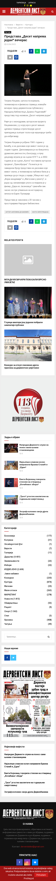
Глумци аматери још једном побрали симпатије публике (23, 324)
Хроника (8, 620)
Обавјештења (11, 603)
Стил (6, 615)
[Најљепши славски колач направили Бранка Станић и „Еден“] (11, 465)
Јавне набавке (11, 573)
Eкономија (9, 536)
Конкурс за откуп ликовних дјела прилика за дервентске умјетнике (21, 366)
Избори (7, 565)
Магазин (8, 586)
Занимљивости (11, 561)
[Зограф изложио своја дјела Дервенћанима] (11, 514)
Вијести (8, 548)
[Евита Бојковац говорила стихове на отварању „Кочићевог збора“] (11, 482)
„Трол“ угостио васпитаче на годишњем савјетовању (34, 497)
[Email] (35, 862)
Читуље (8, 624)
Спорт (7, 611)
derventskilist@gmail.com (32, 846)
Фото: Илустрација (40, 212)
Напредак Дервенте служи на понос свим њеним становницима (34, 447)
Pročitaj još (29, 878)
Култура (7, 32)
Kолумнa (8, 540)
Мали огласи (10, 590)
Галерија (8, 552)
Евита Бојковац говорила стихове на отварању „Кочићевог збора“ (32, 482)
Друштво (8, 557)
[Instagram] (27, 862)
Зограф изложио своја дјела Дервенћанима (33, 512)
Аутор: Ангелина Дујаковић (17, 212)
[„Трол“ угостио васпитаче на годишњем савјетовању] (11, 499)
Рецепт (7, 607)
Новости (8, 599)
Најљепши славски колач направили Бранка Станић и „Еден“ (33, 464)
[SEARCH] (49, 637)
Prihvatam (41, 875)
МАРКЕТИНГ (10, 594)
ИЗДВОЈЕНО (10, 569)
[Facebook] (19, 862)
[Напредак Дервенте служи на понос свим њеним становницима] (11, 448)
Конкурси (9, 578)
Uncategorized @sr (13, 544)
